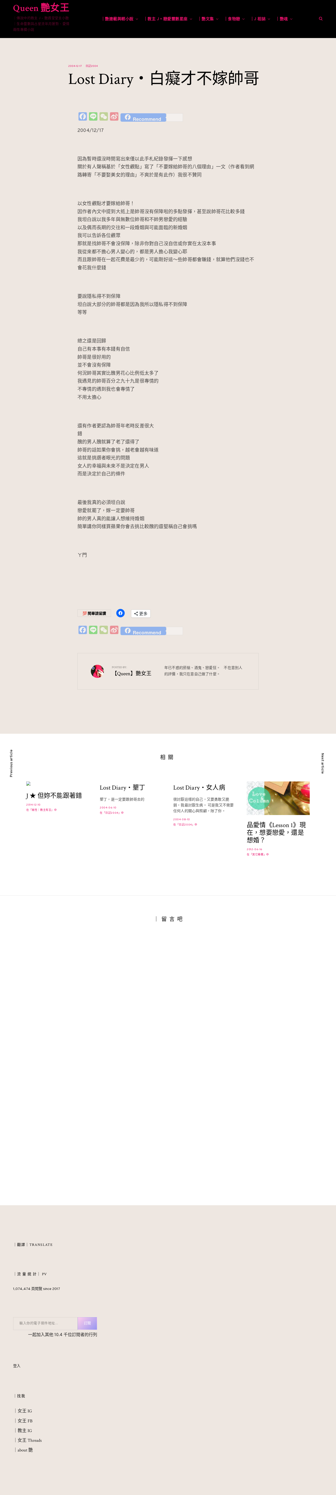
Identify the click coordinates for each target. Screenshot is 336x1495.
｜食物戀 (232, 19)
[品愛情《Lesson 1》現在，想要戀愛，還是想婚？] (278, 798)
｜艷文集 (206, 19)
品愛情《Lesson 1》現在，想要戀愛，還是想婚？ (276, 833)
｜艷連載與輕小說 (117, 19)
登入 (16, 1366)
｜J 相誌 (258, 19)
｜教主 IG (22, 1431)
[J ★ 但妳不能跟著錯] (57, 783)
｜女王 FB (23, 1421)
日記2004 (92, 66)
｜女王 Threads (27, 1440)
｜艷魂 (282, 19)
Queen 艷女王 (41, 8)
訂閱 (87, 1323)
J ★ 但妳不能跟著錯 (54, 796)
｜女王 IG (22, 1411)
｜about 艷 (23, 1450)
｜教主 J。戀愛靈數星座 (166, 19)
